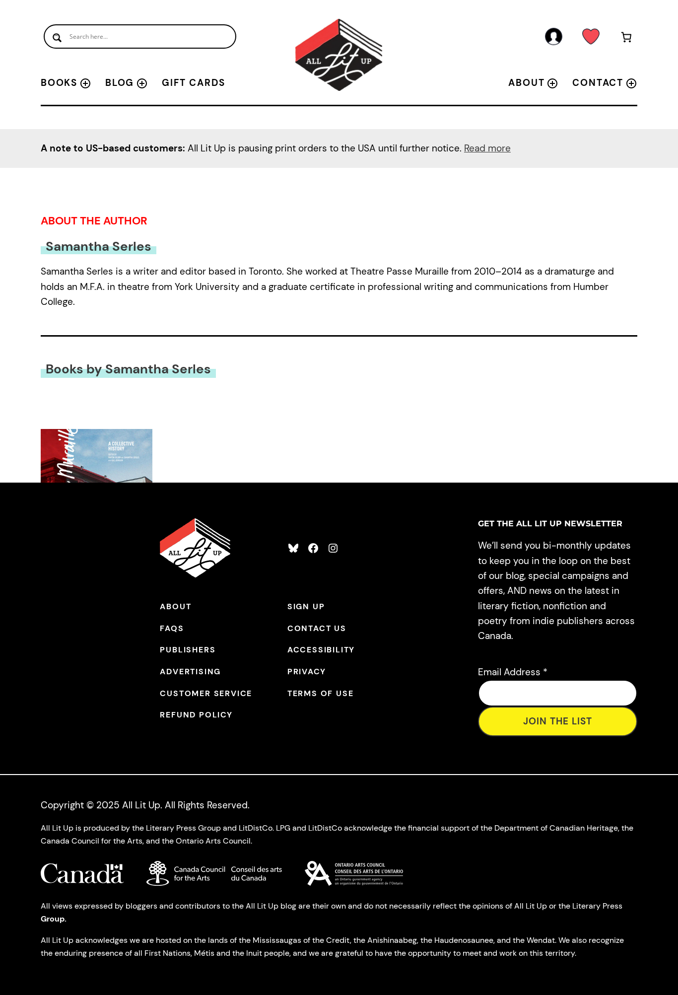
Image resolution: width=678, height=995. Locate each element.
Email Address (512, 672)
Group (53, 919)
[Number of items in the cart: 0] (626, 39)
